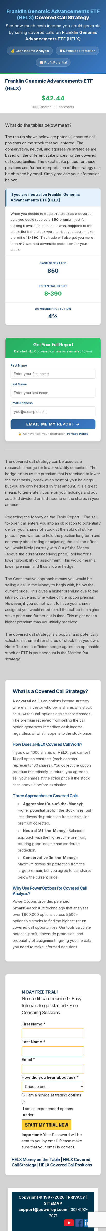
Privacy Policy (77, 434)
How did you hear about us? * (50, 1077)
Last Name (19, 384)
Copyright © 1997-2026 (42, 1197)
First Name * (34, 1024)
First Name (19, 365)
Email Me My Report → (53, 424)
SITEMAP (53, 1203)
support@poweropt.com (43, 1209)
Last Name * (33, 1041)
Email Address (22, 403)
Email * (28, 1059)
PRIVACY (76, 1197)
